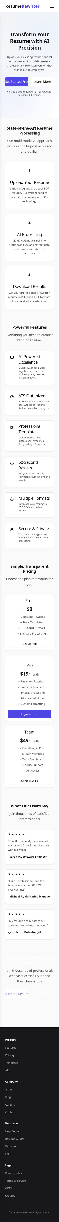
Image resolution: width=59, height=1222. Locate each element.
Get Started (29, 644)
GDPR (8, 1188)
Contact (10, 1112)
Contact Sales (29, 781)
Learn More (42, 81)
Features (10, 1047)
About (9, 1089)
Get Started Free (16, 81)
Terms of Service (15, 1180)
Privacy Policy (13, 1173)
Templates (11, 1063)
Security (10, 1196)
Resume (22, 6)
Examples (11, 1146)
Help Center (12, 1131)
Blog (8, 1097)
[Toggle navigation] (50, 6)
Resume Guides (15, 1139)
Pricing (9, 1055)
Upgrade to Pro (29, 714)
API (7, 1070)
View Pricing (42, 993)
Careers (10, 1104)
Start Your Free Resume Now (16, 993)
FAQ (7, 1154)
